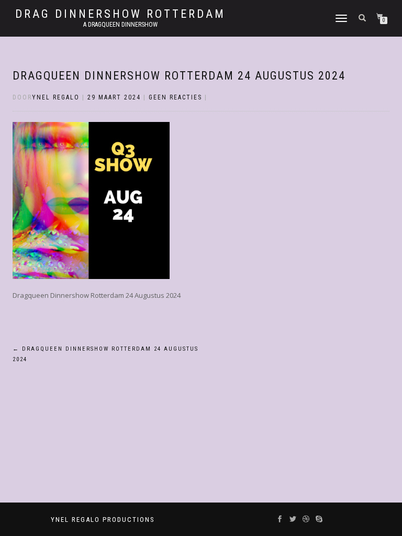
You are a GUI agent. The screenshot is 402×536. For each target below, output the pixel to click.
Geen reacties (175, 97)
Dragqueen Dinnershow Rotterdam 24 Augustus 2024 (179, 75)
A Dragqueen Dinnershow (120, 24)
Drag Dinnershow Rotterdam (120, 14)
